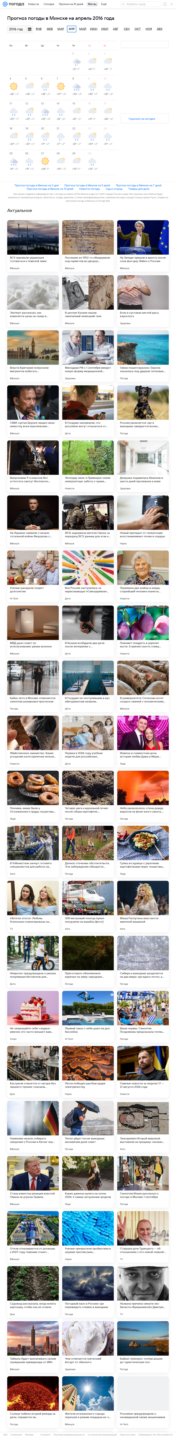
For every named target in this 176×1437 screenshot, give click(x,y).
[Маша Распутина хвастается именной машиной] (143, 906)
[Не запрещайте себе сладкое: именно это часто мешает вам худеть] (33, 1017)
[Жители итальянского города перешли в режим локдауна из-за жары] (88, 1402)
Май (82, 29)
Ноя (149, 29)
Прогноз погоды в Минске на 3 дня (37, 185)
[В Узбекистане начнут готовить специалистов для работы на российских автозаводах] (33, 851)
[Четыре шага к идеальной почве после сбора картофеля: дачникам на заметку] (88, 796)
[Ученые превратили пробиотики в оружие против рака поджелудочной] (88, 1237)
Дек (160, 29)
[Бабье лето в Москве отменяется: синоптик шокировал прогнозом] (33, 686)
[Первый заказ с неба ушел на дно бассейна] (88, 1017)
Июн (93, 29)
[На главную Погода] (16, 4)
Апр (72, 29)
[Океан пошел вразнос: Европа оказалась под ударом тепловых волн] (143, 356)
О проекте (45, 1435)
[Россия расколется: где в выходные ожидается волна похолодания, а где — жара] (143, 411)
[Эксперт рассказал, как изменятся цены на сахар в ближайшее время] (33, 301)
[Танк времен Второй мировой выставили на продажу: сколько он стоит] (143, 1127)
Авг (115, 29)
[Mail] (5, 4)
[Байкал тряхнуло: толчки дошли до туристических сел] (143, 1347)
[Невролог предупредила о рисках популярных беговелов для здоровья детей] (33, 961)
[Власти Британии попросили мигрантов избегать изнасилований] (33, 356)
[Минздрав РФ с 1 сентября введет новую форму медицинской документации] (88, 356)
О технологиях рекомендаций (102, 1435)
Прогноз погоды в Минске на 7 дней (138, 185)
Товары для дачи (138, 188)
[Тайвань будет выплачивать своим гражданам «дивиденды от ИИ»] (33, 1347)
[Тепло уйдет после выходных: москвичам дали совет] (88, 1127)
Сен (127, 29)
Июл (104, 29)
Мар (60, 29)
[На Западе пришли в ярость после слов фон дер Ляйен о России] (143, 246)
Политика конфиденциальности (69, 1435)
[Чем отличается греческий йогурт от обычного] (88, 1347)
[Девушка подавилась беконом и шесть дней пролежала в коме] (143, 466)
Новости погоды (89, 188)
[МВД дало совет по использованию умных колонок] (33, 631)
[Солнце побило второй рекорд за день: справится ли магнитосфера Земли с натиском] (33, 1402)
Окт (138, 29)
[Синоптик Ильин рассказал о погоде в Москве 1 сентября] (143, 1182)
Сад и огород (114, 188)
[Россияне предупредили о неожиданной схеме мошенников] (143, 1402)
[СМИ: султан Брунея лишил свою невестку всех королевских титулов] (33, 411)
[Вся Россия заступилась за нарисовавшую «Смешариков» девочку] (88, 576)
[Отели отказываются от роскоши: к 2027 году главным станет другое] (33, 1237)
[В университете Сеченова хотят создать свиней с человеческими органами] (143, 686)
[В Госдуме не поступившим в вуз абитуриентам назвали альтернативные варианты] (88, 686)
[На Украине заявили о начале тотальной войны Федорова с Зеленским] (33, 521)
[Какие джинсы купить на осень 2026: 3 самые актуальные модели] (88, 1182)
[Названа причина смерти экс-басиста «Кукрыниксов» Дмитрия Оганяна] (143, 1292)
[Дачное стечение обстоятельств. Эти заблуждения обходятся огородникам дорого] (88, 851)
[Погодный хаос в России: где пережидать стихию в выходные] (88, 1292)
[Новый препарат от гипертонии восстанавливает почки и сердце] (143, 521)
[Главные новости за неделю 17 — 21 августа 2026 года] (143, 1072)
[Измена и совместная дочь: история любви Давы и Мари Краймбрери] (143, 741)
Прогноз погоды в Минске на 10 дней (50, 188)
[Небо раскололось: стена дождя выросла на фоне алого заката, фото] (143, 796)
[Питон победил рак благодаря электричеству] (88, 1072)
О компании (16, 1435)
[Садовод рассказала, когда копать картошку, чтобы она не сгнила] (33, 1292)
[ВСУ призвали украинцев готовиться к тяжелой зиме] (33, 246)
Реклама (29, 1435)
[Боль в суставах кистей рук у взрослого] (143, 301)
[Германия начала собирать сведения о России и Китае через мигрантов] (33, 1127)
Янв (39, 29)
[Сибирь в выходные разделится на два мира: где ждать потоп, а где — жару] (143, 961)
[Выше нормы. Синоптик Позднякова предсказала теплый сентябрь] (143, 1017)
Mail (5, 1435)
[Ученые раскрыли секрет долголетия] (33, 576)
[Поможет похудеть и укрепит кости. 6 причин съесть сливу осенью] (143, 631)
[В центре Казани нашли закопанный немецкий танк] (88, 301)
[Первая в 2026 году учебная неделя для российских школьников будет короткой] (88, 741)
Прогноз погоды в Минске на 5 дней (87, 185)
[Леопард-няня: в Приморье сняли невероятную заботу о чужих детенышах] (88, 466)
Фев (50, 29)
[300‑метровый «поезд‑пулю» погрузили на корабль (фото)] (88, 906)
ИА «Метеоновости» (163, 1435)
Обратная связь (128, 1435)
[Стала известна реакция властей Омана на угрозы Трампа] (33, 1182)
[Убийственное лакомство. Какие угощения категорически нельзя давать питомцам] (33, 741)
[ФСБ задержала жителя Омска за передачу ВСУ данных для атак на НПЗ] (88, 521)
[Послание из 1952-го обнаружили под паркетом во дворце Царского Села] (88, 246)
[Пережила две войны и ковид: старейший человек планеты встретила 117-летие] (143, 576)
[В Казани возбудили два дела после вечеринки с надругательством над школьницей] (88, 631)
